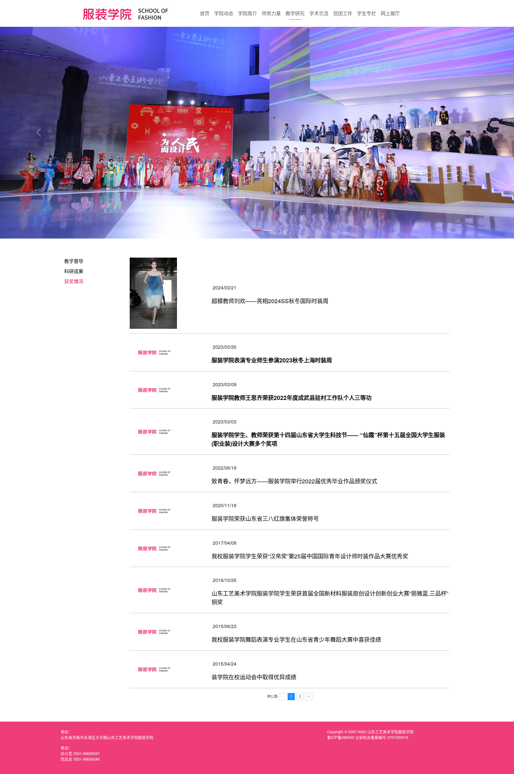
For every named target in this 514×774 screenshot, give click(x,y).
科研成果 (73, 271)
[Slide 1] (246, 230)
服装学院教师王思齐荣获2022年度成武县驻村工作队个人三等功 (291, 397)
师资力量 (271, 13)
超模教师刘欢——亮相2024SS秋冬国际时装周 (269, 301)
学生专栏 (366, 13)
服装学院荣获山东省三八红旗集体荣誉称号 (265, 518)
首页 (204, 13)
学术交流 (318, 13)
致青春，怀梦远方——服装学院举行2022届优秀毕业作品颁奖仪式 (294, 481)
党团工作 (342, 13)
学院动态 (223, 13)
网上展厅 (390, 13)
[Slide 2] (257, 230)
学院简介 (247, 13)
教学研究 (295, 13)
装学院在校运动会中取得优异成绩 (253, 677)
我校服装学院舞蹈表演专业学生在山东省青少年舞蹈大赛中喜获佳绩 (296, 639)
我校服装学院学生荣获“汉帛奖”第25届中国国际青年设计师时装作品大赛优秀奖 (309, 556)
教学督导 (73, 261)
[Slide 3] (267, 230)
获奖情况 (73, 281)
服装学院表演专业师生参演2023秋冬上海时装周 (271, 360)
